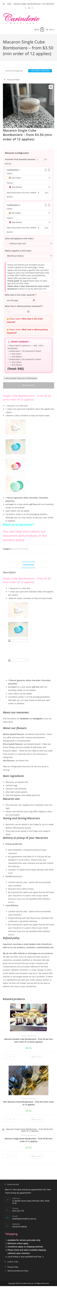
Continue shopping (40, 71)
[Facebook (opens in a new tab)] (29, 8)
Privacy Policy (13, 1267)
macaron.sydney (19, 1226)
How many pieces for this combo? (21, 192)
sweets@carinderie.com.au (24, 1218)
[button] (51, 87)
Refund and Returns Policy (18, 1271)
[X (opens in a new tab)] (25, 8)
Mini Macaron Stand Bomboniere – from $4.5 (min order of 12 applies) (28, 1103)
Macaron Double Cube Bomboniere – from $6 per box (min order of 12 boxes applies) (28, 1040)
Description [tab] (28, 565)
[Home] (4, 4)
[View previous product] (5, 80)
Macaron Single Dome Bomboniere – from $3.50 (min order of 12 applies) (28, 1140)
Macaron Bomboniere (19, 549)
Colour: (10, 173)
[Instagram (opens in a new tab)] (32, 8)
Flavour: (10, 183)
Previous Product (13, 80)
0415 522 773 (40, 289)
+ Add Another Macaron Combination (20, 378)
